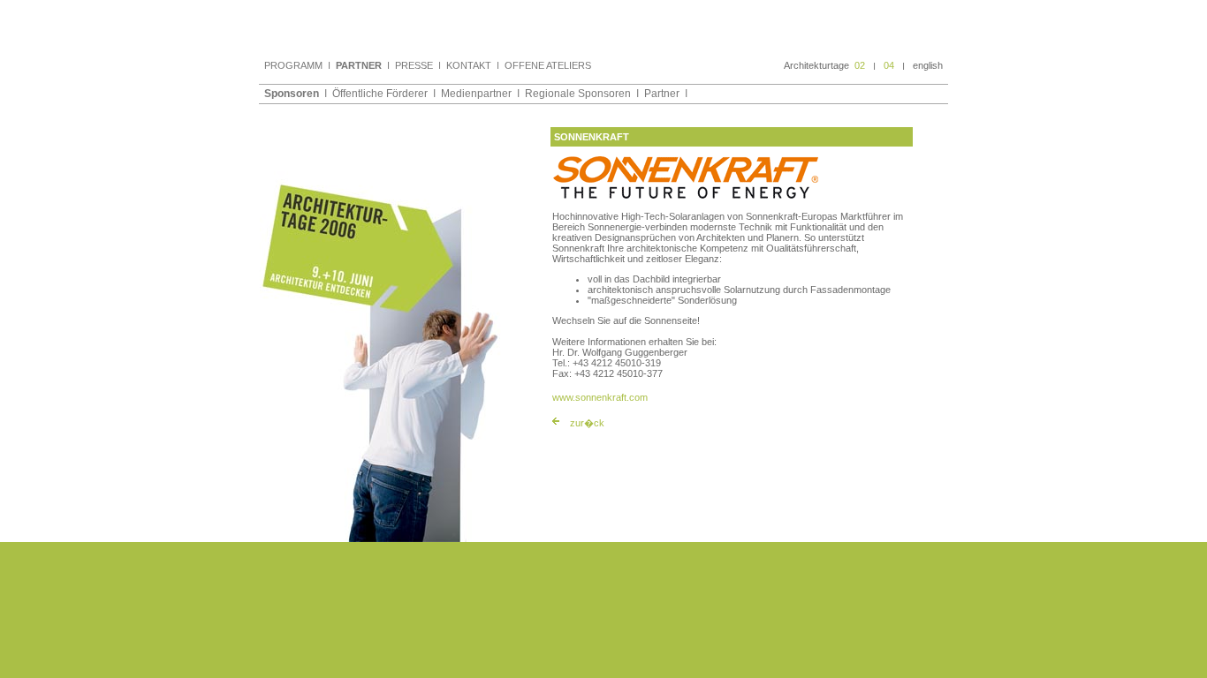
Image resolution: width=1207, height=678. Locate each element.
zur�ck (587, 423)
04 (889, 65)
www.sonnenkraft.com (600, 397)
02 (859, 65)
